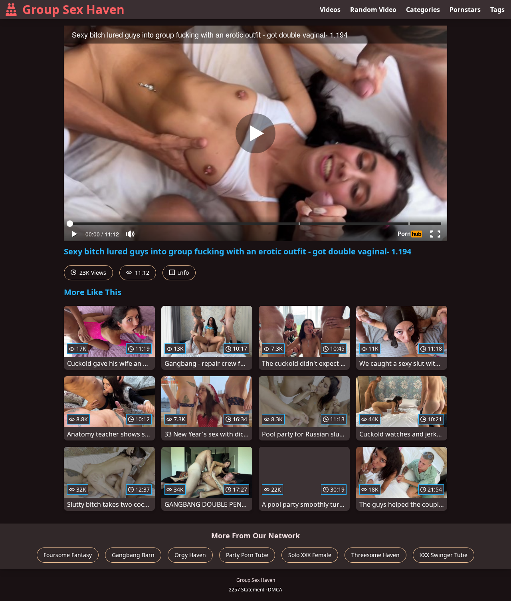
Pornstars (465, 9)
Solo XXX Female (309, 555)
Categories (423, 9)
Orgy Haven (190, 555)
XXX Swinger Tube (443, 555)
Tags (497, 9)
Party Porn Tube (247, 555)
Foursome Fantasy (68, 555)
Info (182, 272)
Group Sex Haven (73, 9)
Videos (330, 9)
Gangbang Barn (133, 555)
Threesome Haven (375, 555)
